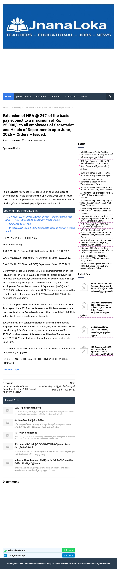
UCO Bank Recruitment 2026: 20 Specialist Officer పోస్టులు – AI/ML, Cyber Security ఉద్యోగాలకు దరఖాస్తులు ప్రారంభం (96, 165)
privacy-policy (23, 96)
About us (56, 96)
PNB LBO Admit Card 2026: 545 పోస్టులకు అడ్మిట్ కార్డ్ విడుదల (94, 225)
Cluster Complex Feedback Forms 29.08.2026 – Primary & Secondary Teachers (95, 210)
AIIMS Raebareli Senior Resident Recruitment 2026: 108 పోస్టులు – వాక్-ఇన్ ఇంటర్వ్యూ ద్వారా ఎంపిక (96, 154)
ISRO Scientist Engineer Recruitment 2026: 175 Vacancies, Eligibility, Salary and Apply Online (96, 266)
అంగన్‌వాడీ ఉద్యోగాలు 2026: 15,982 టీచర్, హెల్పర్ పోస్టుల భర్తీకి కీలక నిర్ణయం (96, 174)
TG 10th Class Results (26, 432)
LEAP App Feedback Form (28, 407)
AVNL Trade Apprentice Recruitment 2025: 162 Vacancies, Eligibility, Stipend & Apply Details (96, 242)
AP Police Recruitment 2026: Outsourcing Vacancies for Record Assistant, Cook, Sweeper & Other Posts (95, 233)
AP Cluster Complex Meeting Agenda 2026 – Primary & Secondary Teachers (96, 195)
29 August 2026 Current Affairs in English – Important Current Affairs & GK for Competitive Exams (96, 218)
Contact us (71, 96)
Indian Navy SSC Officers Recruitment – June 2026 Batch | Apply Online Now (19, 389)
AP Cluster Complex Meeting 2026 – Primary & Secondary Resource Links (96, 188)
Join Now (68, 550)
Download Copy (11, 369)
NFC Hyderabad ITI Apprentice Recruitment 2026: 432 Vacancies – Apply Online (96, 258)
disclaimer (41, 96)
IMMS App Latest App (20, 224)
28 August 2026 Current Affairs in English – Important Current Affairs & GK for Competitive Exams (96, 250)
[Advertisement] (58, 70)
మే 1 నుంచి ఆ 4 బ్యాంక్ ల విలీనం (29, 420)
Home (8, 96)
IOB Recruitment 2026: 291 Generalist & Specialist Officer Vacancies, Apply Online (93, 181)
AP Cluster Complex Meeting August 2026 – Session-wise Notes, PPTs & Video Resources (96, 203)
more (84, 96)
